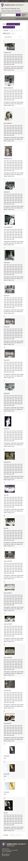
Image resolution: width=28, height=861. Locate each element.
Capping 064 (6, 393)
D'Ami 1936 (6, 756)
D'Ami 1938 (6, 774)
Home (2, 1)
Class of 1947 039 (8, 624)
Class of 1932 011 (8, 592)
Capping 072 (6, 428)
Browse (6, 1)
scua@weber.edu (6, 854)
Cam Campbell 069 (8, 227)
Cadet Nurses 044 (8, 158)
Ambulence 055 (7, 52)
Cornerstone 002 (7, 723)
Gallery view (7, 33)
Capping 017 (6, 295)
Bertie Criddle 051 (8, 123)
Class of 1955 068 (8, 657)
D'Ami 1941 (6, 792)
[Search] (18, 15)
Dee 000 (6, 812)
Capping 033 (6, 326)
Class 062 (6, 528)
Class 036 (6, 495)
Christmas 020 (7, 462)
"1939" (12, 24)
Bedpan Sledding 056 (8, 87)
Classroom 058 (7, 690)
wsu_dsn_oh (8, 27)
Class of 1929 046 (8, 561)
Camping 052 (7, 262)
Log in (26, 1)
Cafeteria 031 (7, 191)
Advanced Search (24, 15)
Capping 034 (6, 360)
